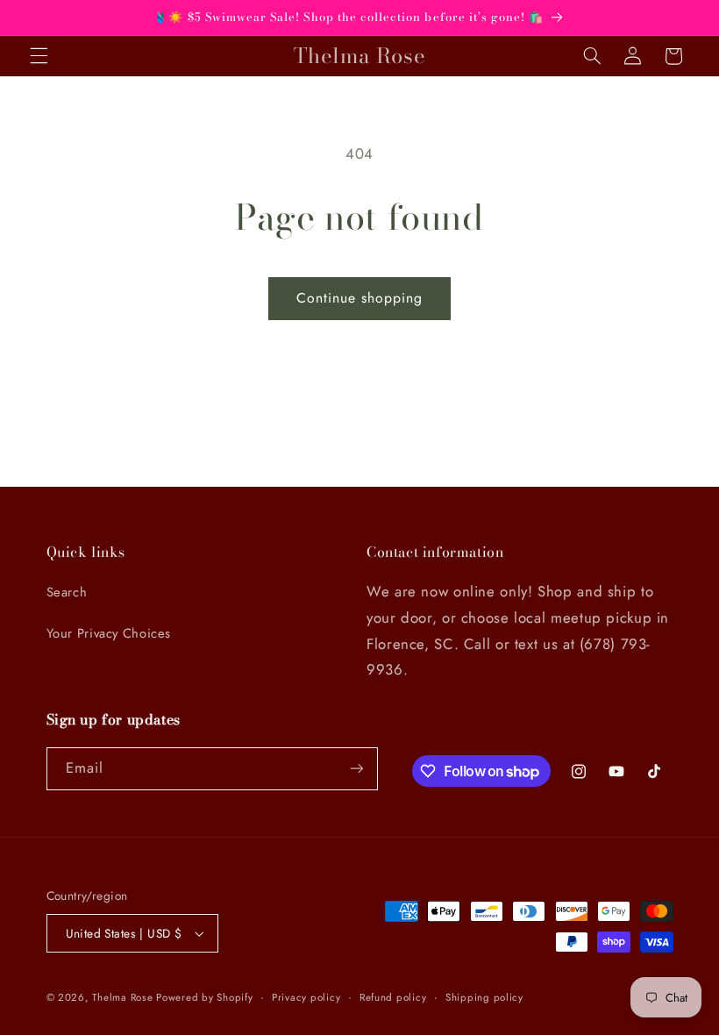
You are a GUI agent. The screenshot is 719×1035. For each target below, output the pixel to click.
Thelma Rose (124, 997)
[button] (38, 56)
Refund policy (393, 997)
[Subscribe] (356, 768)
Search (67, 592)
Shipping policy (484, 997)
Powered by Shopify (204, 997)
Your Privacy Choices (109, 633)
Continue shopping (360, 298)
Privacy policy (306, 997)
